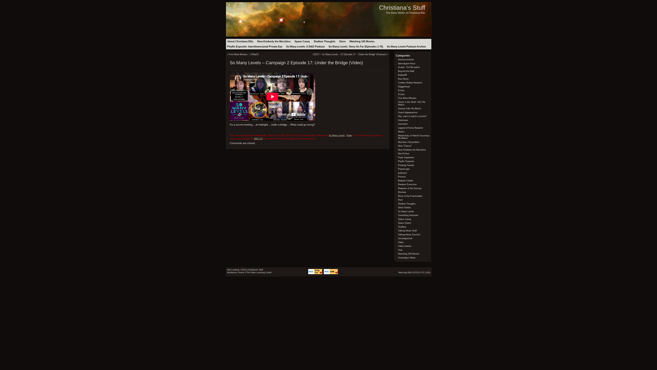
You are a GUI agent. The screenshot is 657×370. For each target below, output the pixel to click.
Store (342, 41)
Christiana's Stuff (402, 7)
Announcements (406, 59)
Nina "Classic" (405, 146)
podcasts (402, 173)
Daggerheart (404, 86)
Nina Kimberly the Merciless (274, 41)
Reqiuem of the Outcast (410, 188)
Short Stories (404, 207)
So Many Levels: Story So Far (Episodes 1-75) (355, 46)
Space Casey (302, 41)
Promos (402, 176)
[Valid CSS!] (331, 273)
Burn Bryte (403, 79)
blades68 (402, 75)
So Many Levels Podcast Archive (406, 46)
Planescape (404, 169)
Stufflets (402, 227)
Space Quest (404, 223)
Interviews (403, 120)
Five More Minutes (407, 98)
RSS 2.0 (258, 138)
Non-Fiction (403, 153)
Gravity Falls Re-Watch (409, 108)
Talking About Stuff (407, 230)
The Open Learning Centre (259, 272)
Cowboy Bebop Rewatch (410, 82)
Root (400, 200)
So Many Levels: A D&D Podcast (305, 46)
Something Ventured (408, 215)
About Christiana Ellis (240, 41)
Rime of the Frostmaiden (410, 196)
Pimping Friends (406, 165)
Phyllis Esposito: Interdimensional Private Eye (254, 46)
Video (349, 135)
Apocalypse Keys (406, 63)
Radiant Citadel (405, 180)
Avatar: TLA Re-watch (409, 67)
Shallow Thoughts (324, 41)
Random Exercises (407, 184)
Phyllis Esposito (406, 161)
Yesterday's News (407, 257)
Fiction (401, 94)
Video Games (404, 246)
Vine (400, 250)
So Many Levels (337, 135)
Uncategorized (405, 238)
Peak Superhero (406, 157)
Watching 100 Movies (362, 41)
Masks (401, 131)
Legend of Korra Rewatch (410, 128)
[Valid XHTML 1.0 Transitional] (316, 273)
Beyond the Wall (406, 71)
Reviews (402, 192)
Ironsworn (403, 124)
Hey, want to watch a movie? (412, 116)
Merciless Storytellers (409, 142)
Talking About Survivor (409, 234)
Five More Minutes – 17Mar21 (244, 54)
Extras (401, 90)
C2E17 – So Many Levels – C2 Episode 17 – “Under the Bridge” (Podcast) (349, 54)
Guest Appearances (407, 112)
